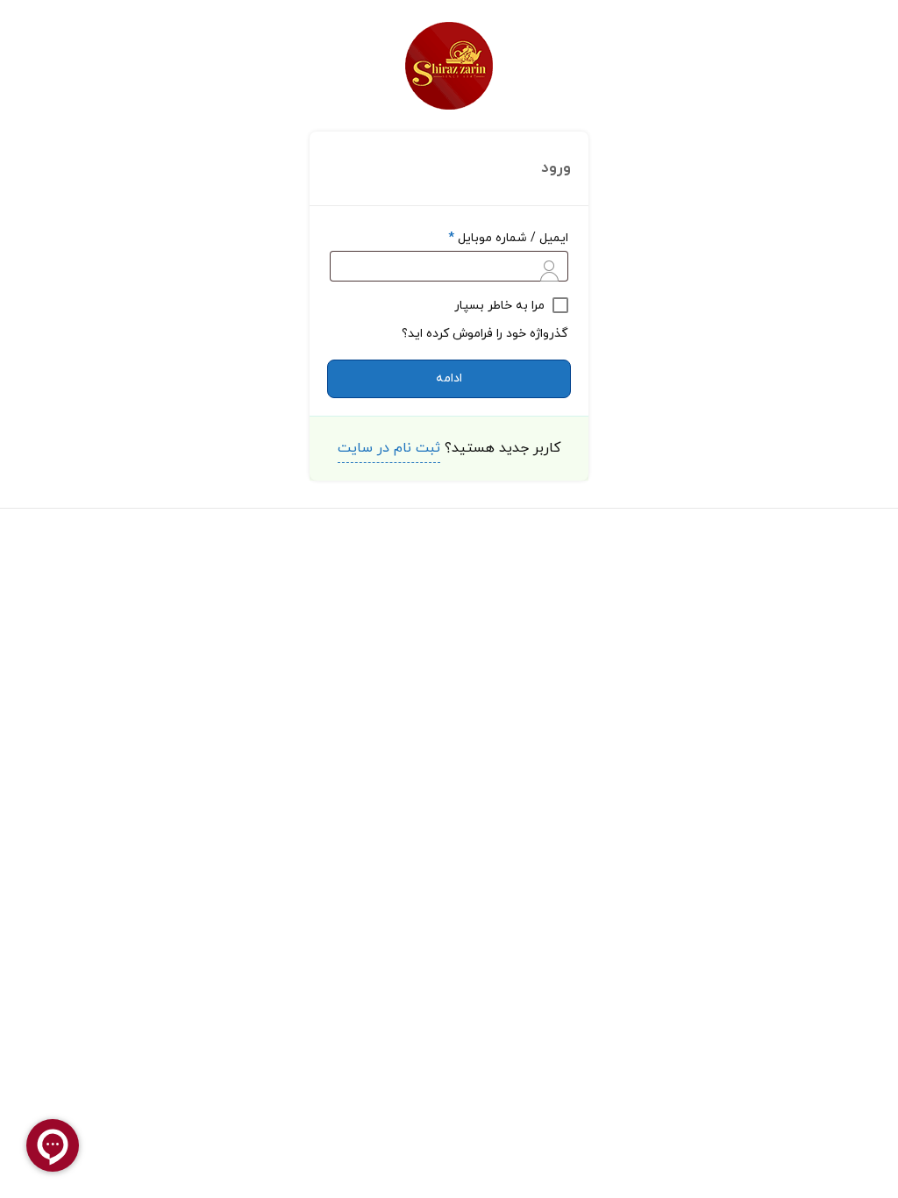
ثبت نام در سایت (389, 448)
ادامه (449, 378)
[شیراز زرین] (449, 66)
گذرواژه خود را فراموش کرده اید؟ (485, 333)
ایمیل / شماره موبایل (508, 238)
